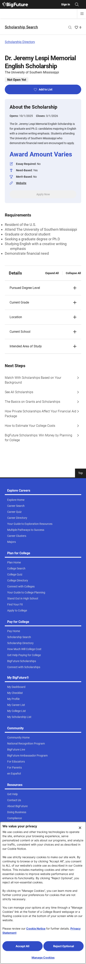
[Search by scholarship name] (70, 27)
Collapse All (73, 273)
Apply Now (43, 194)
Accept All (22, 946)
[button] (43, 288)
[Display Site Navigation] (82, 13)
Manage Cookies (43, 957)
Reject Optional (63, 946)
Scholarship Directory (20, 42)
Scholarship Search (21, 27)
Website (21, 183)
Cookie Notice (35, 928)
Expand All (52, 273)
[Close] (80, 827)
